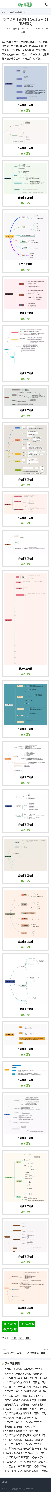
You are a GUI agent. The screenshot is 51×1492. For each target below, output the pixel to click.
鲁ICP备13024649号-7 (27, 1489)
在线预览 (25, 110)
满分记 (15, 1489)
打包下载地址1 (10, 1323)
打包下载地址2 (27, 1323)
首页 (3, 12)
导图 (14, 1337)
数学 (21, 1337)
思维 (28, 1337)
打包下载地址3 (10, 1329)
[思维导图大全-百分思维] (25, 6)
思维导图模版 (16, 12)
